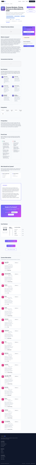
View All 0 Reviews (10, 245)
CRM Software (23, 16)
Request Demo (30, 9)
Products (23, 1)
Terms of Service (28, 463)
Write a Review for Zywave (11, 249)
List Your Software (32, 1)
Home (1, 3)
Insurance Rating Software (6, 3)
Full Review (16, 262)
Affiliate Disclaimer (33, 463)
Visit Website (30, 11)
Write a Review (18, 19)
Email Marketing (3, 445)
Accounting (2, 446)
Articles (27, 1)
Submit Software (3, 456)
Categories (19, 1)
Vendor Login (2, 459)
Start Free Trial (30, 7)
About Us (2, 451)
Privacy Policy (23, 463)
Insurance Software (17, 16)
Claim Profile (7, 22)
